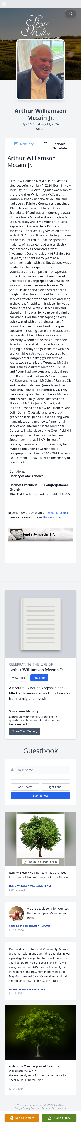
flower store (52, 517)
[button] (40, 839)
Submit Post (40, 795)
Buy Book (39, 678)
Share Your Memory (24, 731)
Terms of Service (51, 1108)
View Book (18, 678)
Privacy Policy (30, 1108)
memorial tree (55, 513)
